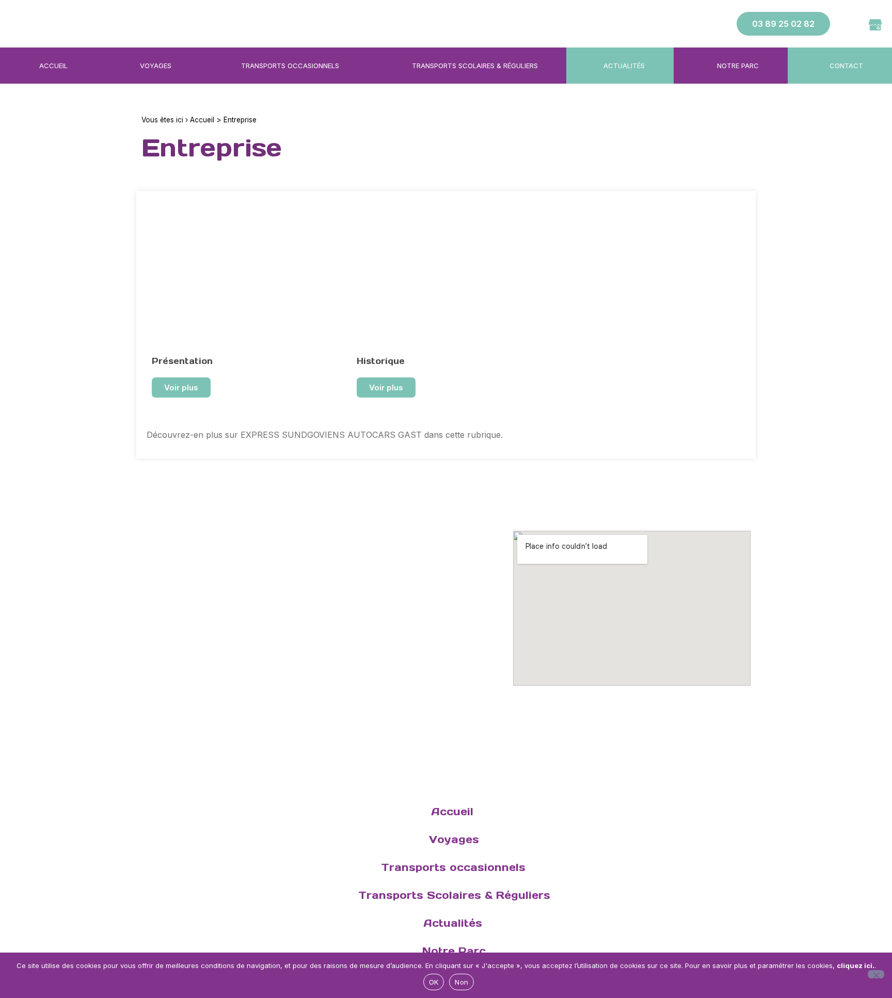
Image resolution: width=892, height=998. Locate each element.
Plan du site (164, 678)
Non (461, 982)
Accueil (202, 120)
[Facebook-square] (852, 24)
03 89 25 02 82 (210, 562)
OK (434, 982)
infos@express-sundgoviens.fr (221, 577)
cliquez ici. (855, 965)
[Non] (876, 974)
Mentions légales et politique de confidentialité (284, 678)
